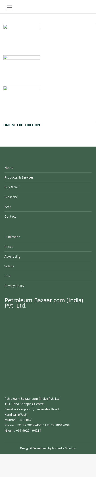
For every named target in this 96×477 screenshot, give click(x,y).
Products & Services (18, 177)
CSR (7, 276)
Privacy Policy (14, 286)
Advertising (12, 256)
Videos (9, 266)
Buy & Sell (11, 187)
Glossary (10, 197)
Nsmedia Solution (64, 448)
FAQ (7, 207)
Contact (10, 216)
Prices (8, 246)
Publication (12, 237)
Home (8, 167)
